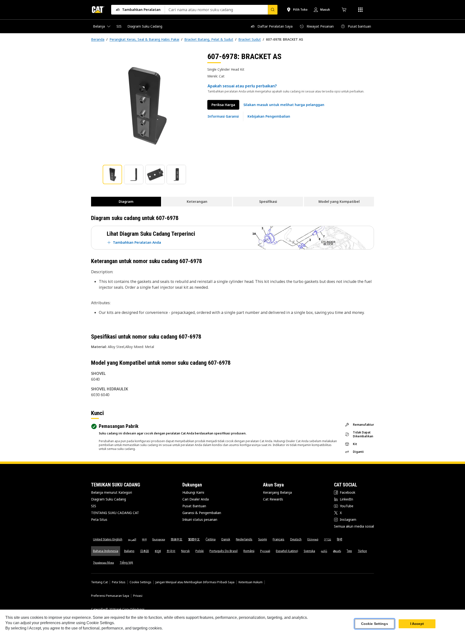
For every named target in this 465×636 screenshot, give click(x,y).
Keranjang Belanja (277, 492)
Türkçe (362, 551)
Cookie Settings (140, 582)
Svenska (309, 551)
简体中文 (176, 539)
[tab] (112, 174)
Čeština (211, 539)
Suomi (262, 539)
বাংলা (144, 539)
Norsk (185, 551)
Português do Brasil (223, 551)
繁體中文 (194, 539)
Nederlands (244, 539)
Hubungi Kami (193, 492)
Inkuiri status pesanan (199, 519)
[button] (283, 105)
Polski (199, 551)
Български (158, 539)
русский (265, 551)
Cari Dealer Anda (195, 499)
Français (278, 539)
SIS (93, 506)
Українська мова (103, 562)
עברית (327, 539)
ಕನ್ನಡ (158, 551)
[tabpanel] (145, 106)
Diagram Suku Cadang (108, 499)
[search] (273, 10)
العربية (132, 539)
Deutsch (296, 539)
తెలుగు (337, 551)
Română (248, 551)
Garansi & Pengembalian (201, 512)
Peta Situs (99, 519)
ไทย (349, 551)
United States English (107, 539)
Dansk (225, 539)
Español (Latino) (287, 551)
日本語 (144, 551)
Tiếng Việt (126, 562)
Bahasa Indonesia (105, 551)
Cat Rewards (273, 499)
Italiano (129, 551)
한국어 (171, 551)
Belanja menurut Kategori (111, 492)
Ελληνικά (312, 539)
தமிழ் (324, 551)
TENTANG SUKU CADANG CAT (115, 512)
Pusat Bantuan (194, 506)
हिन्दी (339, 539)
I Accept (417, 624)
